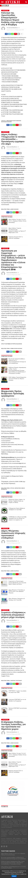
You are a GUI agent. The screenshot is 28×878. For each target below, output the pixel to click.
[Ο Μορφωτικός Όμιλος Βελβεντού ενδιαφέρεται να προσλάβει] (4, 511)
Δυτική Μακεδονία (13, 27)
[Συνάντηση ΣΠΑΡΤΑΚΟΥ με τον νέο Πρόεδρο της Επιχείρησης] (4, 702)
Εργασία (12, 488)
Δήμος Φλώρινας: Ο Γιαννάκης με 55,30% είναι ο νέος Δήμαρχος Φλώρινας (17, 591)
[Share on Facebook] (6, 33)
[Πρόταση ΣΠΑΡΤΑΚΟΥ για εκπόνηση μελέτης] (4, 710)
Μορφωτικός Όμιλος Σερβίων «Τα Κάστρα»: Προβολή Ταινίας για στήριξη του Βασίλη (17, 501)
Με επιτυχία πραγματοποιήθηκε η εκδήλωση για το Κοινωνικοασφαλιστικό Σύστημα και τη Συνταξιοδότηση (17, 361)
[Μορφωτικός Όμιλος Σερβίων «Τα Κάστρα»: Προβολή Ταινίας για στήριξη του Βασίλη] (4, 502)
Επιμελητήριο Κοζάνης (16, 348)
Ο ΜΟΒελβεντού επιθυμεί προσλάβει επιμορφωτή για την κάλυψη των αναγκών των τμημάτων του (17, 518)
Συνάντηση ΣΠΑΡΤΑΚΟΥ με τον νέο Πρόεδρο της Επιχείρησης (17, 700)
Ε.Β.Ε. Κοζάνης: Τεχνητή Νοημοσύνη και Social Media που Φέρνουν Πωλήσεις (17, 379)
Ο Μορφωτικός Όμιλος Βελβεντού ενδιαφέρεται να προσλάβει (17, 509)
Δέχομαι (14, 876)
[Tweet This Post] (9, 33)
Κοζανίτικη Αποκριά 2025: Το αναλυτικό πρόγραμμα (16, 237)
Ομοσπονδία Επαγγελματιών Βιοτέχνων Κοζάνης (11, 121)
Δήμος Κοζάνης (14, 209)
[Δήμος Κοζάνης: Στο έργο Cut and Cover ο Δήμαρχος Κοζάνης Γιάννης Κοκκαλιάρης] (4, 222)
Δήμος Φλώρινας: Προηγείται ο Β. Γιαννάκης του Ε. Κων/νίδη (17, 599)
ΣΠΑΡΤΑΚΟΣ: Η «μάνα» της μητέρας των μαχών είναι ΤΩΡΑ (17, 691)
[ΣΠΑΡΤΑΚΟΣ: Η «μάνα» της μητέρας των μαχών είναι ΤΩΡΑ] (4, 693)
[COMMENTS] (21, 33)
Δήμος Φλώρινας (14, 570)
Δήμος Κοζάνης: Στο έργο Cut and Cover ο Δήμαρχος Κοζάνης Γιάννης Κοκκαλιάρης (17, 221)
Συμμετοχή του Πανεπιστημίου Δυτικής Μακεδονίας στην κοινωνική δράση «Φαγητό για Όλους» (17, 582)
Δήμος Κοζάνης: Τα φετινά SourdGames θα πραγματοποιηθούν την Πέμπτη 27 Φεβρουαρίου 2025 (17, 230)
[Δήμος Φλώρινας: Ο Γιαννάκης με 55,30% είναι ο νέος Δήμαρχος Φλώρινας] (4, 592)
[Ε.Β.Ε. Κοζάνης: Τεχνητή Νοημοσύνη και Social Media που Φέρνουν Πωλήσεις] (4, 380)
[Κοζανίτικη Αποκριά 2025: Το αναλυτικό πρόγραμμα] (4, 239)
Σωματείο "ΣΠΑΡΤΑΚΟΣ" (16, 680)
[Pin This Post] (15, 33)
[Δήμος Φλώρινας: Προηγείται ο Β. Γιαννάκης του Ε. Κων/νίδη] (4, 601)
